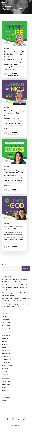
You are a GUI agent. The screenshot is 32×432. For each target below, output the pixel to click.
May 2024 (4, 316)
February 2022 (6, 381)
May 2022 (4, 372)
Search (4, 265)
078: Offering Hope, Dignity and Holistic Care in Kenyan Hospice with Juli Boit (16, 305)
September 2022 (7, 366)
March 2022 (5, 378)
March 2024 (5, 319)
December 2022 (6, 356)
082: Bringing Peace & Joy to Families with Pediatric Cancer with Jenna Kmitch (14, 281)
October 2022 (6, 362)
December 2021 (6, 387)
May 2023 (4, 341)
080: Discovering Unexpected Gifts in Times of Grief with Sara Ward (15, 294)
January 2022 (6, 384)
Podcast (6, 48)
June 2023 (5, 338)
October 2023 (6, 335)
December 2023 (6, 329)
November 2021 (6, 390)
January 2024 (6, 326)
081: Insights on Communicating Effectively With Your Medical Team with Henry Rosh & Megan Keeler (14, 287)
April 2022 (5, 375)
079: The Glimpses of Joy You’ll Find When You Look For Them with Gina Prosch (15, 300)
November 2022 (6, 359)
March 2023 (5, 347)
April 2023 (5, 344)
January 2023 (6, 353)
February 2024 (6, 323)
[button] (30, 2)
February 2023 (6, 350)
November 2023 (6, 332)
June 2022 (5, 369)
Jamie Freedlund (12, 73)
